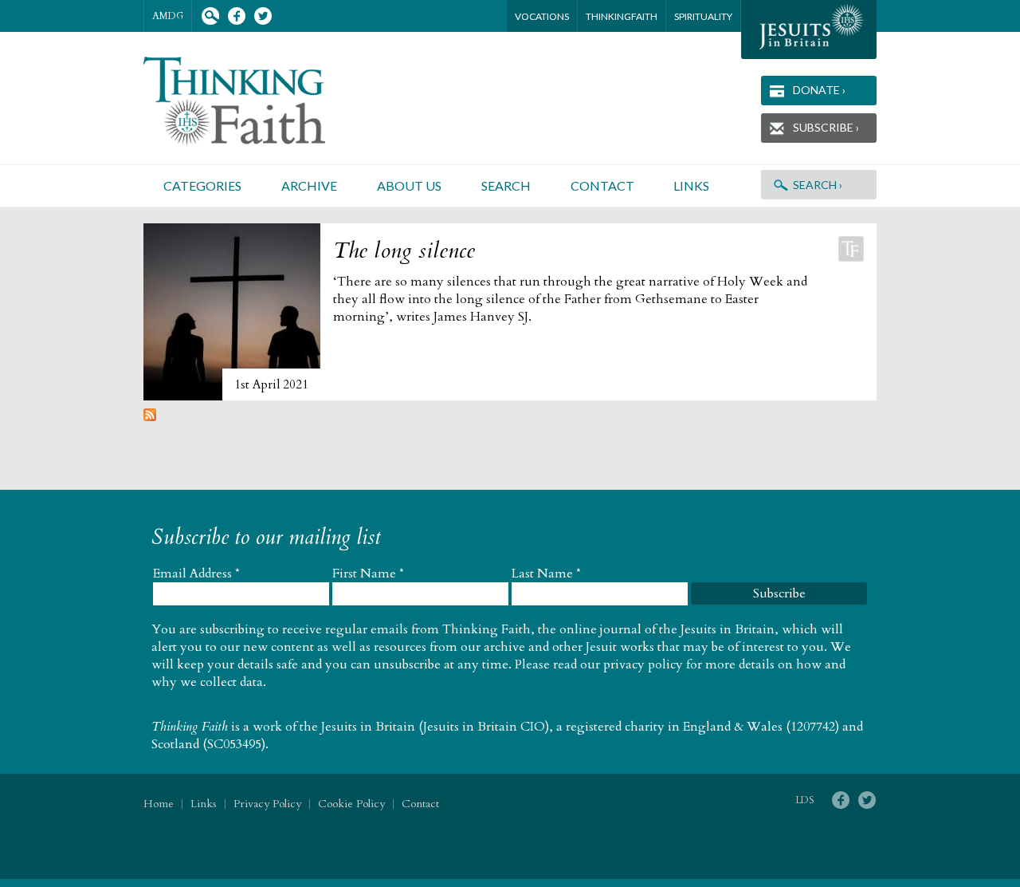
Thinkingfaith (621, 16)
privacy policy (643, 664)
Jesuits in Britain (368, 726)
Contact (602, 185)
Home (158, 803)
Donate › (819, 90)
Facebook (236, 16)
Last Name (546, 573)
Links (691, 185)
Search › (817, 184)
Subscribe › (826, 127)
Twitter (263, 16)
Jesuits (809, 29)
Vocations (542, 16)
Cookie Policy (351, 803)
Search (210, 16)
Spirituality (703, 16)
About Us (409, 185)
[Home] (253, 101)
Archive (309, 185)
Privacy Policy (267, 803)
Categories (202, 185)
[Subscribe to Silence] (149, 417)
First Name (368, 573)
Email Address (196, 573)
